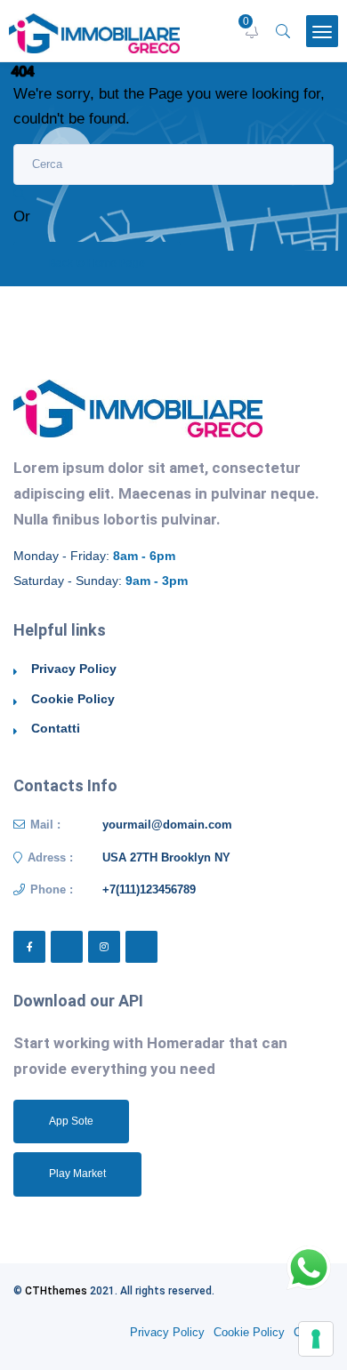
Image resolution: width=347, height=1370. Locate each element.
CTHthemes (56, 1291)
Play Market (77, 1173)
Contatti (55, 728)
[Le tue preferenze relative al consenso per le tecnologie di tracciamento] (316, 1339)
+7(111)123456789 (149, 889)
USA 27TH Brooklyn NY (166, 857)
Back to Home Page (97, 263)
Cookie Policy (73, 699)
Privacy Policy (74, 668)
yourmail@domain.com (167, 824)
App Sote (71, 1121)
